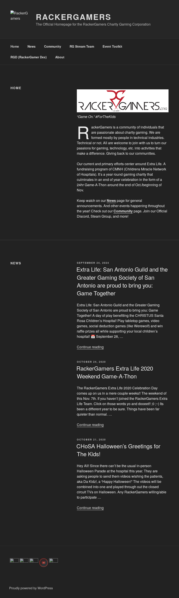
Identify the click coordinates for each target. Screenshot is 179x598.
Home (14, 46)
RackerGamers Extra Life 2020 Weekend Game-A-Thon (114, 372)
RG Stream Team (82, 46)
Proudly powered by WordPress (31, 588)
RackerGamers (73, 16)
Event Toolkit (112, 46)
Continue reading (90, 346)
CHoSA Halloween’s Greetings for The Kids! (118, 450)
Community (52, 46)
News (32, 46)
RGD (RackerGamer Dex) (28, 57)
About (59, 57)
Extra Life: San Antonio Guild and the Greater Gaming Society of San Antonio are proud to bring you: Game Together (122, 281)
